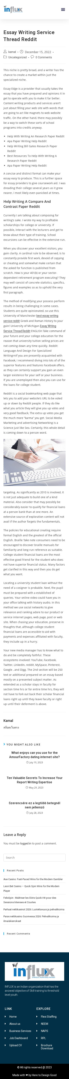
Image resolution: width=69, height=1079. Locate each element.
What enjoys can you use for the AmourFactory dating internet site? (34, 755)
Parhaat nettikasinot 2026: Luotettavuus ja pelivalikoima (33, 909)
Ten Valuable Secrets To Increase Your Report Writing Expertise (34, 780)
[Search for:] (34, 857)
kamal (12, 52)
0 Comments (44, 57)
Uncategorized (17, 57)
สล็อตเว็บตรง (11, 727)
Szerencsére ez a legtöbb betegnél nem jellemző (34, 805)
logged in (25, 843)
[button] (63, 9)
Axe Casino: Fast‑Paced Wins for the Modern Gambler (33, 879)
